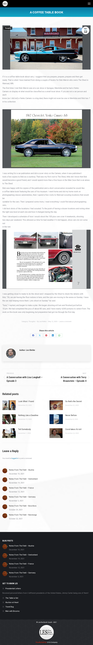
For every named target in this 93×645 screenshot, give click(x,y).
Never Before (71, 415)
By (41, 321)
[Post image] (9, 405)
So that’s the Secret (73, 401)
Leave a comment (65, 321)
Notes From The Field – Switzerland (23, 479)
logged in (15, 458)
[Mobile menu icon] (89, 3)
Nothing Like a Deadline (28, 415)
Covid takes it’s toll (73, 429)
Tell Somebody (24, 429)
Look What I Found (26, 401)
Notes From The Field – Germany (22, 497)
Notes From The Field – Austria (21, 470)
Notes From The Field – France (21, 488)
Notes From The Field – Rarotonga (23, 515)
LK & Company (52, 642)
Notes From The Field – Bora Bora (22, 506)
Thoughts (8, 28)
